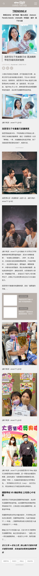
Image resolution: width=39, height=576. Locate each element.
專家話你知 (7, 15)
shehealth (18, 18)
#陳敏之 (22, 561)
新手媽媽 (16, 15)
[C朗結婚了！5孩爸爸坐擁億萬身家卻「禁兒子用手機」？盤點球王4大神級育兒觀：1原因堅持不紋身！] (10, 312)
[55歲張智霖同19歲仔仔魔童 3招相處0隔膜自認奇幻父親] (10, 300)
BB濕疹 (26, 18)
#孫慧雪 (14, 561)
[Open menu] (35, 4)
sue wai (15, 64)
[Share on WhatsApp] (7, 68)
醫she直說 (24, 15)
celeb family (19, 5)
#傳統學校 (30, 561)
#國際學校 (6, 561)
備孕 (32, 18)
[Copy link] (11, 68)
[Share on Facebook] (3, 68)
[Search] (4, 4)
